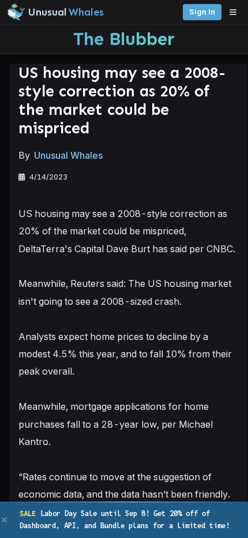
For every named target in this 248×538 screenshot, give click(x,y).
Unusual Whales (68, 155)
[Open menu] (235, 12)
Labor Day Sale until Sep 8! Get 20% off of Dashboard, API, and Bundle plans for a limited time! (125, 519)
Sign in (202, 12)
